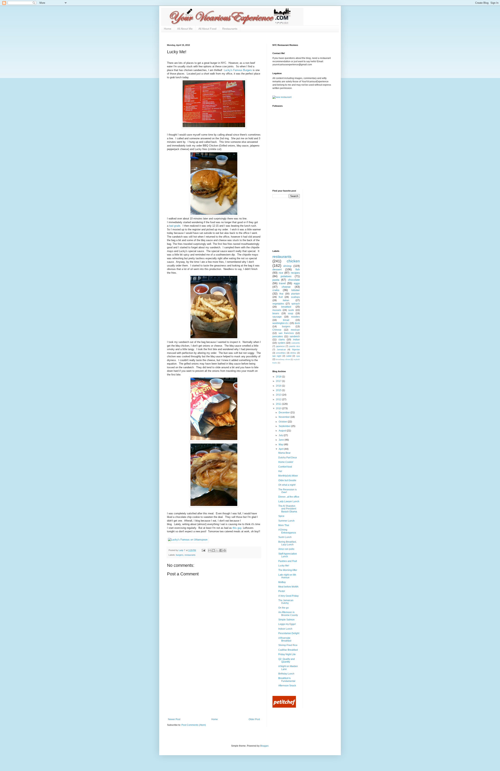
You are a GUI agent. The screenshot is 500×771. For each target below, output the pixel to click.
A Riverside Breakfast (284, 639)
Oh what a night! (287, 485)
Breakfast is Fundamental (286, 679)
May (281, 444)
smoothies (281, 353)
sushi (291, 310)
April (281, 449)
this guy (237, 527)
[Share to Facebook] (221, 550)
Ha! (280, 471)
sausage (277, 316)
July (281, 435)
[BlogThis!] (213, 550)
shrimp (287, 265)
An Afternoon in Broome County (288, 613)
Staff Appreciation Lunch (287, 555)
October (283, 421)
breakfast (286, 306)
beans (275, 313)
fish (298, 269)
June (282, 439)
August (283, 430)
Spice (281, 516)
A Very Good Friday (288, 595)
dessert (277, 269)
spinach (295, 303)
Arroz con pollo (286, 549)
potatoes (286, 276)
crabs (275, 290)
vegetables (278, 303)
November (284, 417)
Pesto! (281, 591)
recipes (295, 272)
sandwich (295, 336)
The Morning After (287, 570)
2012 (279, 399)
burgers (179, 555)
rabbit (288, 356)
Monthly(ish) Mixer (288, 475)
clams (282, 339)
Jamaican (281, 349)
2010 (279, 408)
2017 (279, 381)
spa (298, 356)
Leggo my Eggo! (287, 624)
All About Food (207, 28)
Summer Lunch (286, 520)
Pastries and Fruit (287, 561)
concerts (295, 343)
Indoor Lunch (285, 628)
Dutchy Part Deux (287, 457)
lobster (295, 290)
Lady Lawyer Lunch (288, 501)
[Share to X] (217, 550)
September (285, 426)
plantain (295, 293)
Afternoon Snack (287, 685)
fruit (281, 297)
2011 (279, 404)
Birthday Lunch (286, 673)
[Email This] (210, 550)
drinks (293, 353)
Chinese (276, 329)
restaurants (190, 555)
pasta (275, 279)
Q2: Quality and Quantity (286, 660)
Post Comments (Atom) (193, 725)
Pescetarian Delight (288, 633)
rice (281, 272)
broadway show (283, 359)
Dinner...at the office (288, 496)
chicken (293, 261)
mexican (295, 329)
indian (296, 339)
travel (282, 283)
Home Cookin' (285, 462)
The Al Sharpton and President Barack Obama (287, 509)
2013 (279, 394)
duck (297, 323)
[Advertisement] (214, 688)
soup (290, 313)
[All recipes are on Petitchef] (284, 706)
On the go (283, 607)
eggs (297, 283)
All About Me (185, 28)
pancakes (277, 336)
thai (281, 293)
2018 (279, 376)
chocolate (294, 279)
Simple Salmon (286, 619)
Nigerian (296, 349)
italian (286, 300)
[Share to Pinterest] (225, 550)
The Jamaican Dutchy (285, 601)
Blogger (264, 745)
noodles (295, 316)
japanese (280, 346)
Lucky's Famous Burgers (238, 70)
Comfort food (285, 466)
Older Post (254, 719)
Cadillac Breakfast (288, 650)
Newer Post (174, 719)
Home (167, 28)
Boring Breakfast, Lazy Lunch (287, 543)
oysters (281, 343)
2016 (279, 385)
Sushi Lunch (285, 537)
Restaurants (229, 28)
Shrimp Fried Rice (287, 645)
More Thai (283, 525)
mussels (276, 310)
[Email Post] (203, 550)
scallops (295, 297)
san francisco (286, 333)
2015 (279, 390)
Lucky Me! (283, 565)
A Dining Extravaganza (287, 531)
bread (286, 320)
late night (276, 356)
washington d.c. (280, 323)
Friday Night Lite (287, 654)
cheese (286, 286)
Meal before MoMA (288, 586)
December (284, 412)
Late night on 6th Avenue (287, 576)
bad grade (174, 225)
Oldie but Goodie (287, 480)
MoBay (282, 582)
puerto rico (294, 346)
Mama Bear (284, 453)
